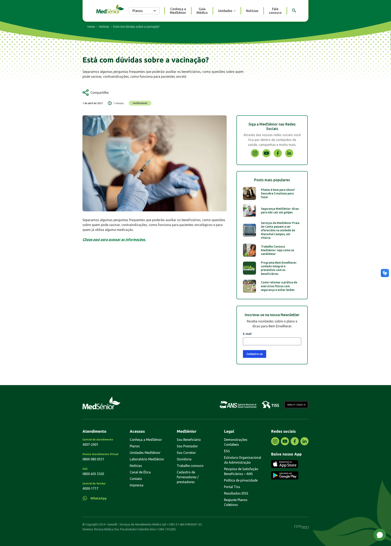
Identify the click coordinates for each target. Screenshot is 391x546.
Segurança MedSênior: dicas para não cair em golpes (280, 210)
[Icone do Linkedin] (289, 156)
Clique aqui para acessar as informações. (114, 239)
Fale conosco (275, 10)
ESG (227, 451)
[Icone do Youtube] (266, 156)
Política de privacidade (241, 480)
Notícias (252, 11)
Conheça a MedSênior (178, 10)
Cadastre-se (254, 354)
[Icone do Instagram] (255, 156)
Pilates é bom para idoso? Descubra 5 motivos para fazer (278, 193)
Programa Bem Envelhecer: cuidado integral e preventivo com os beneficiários (279, 268)
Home (91, 26)
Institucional (140, 103)
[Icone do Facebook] (278, 156)
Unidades (225, 11)
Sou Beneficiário (189, 439)
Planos (135, 446)
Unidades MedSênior (145, 452)
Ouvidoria (184, 459)
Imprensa (136, 485)
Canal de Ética (140, 472)
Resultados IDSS (236, 493)
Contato (136, 478)
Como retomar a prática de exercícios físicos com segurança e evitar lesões (279, 286)
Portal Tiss (232, 487)
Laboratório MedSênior (147, 459)
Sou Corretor (186, 452)
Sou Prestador (187, 446)
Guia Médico (202, 10)
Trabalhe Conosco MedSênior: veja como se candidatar (277, 250)
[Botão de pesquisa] (294, 11)
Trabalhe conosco (190, 465)
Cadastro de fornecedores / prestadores (188, 477)
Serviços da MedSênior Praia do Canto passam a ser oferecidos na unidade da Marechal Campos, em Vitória (280, 230)
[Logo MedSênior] (110, 9)
